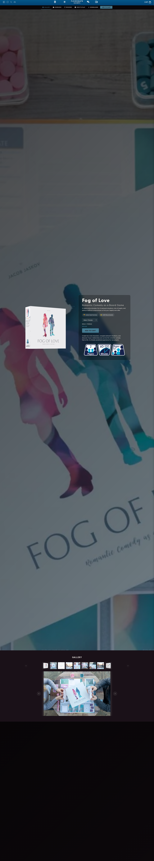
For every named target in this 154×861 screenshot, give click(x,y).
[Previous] (26, 665)
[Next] (128, 665)
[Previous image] (39, 694)
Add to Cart (106, 7)
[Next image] (115, 694)
